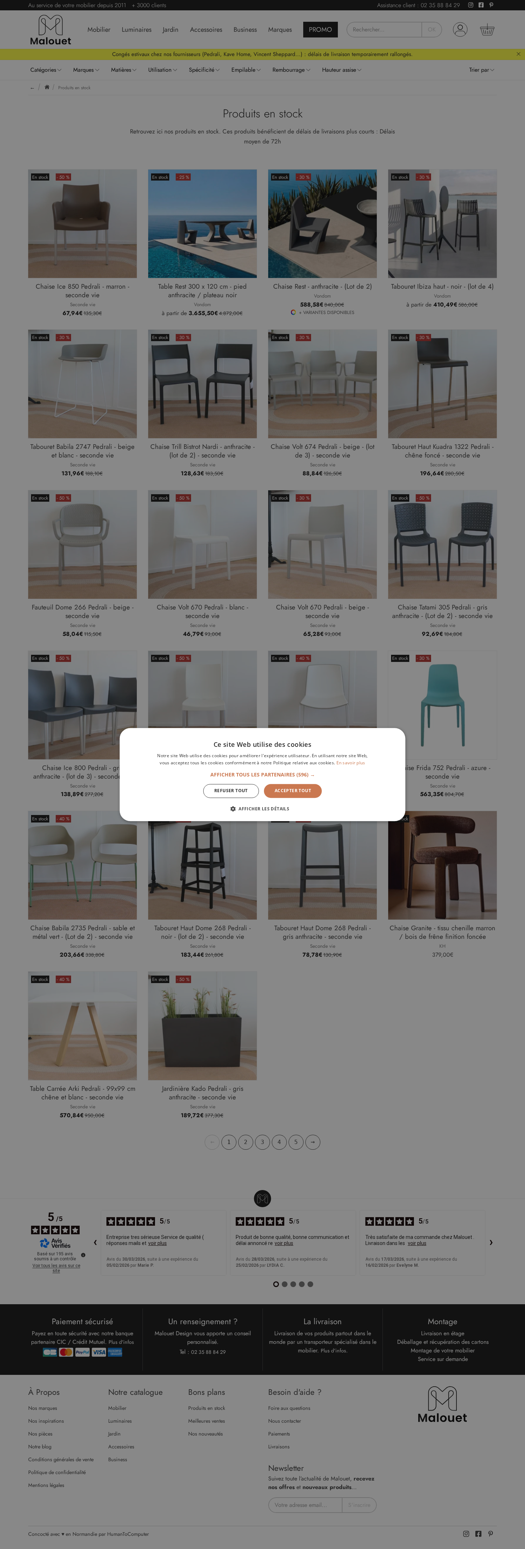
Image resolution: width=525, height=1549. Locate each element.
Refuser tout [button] (231, 791)
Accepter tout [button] (293, 791)
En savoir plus (350, 763)
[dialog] (262, 774)
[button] (262, 775)
